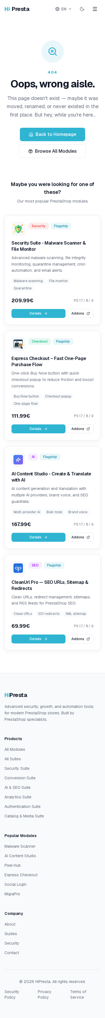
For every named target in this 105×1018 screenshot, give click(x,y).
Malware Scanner (20, 846)
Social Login (15, 884)
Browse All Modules (56, 151)
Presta (16, 9)
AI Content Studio (20, 855)
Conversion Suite (20, 777)
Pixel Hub (12, 865)
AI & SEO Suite (17, 787)
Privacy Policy (45, 994)
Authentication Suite (22, 806)
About (9, 924)
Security (11, 943)
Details (35, 313)
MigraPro (12, 893)
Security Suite (16, 768)
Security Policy (11, 994)
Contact (11, 952)
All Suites (12, 758)
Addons (77, 313)
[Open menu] (95, 9)
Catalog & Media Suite (24, 816)
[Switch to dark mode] (82, 9)
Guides (10, 933)
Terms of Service (78, 994)
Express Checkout (21, 874)
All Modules (14, 749)
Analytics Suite (17, 796)
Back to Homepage (56, 134)
